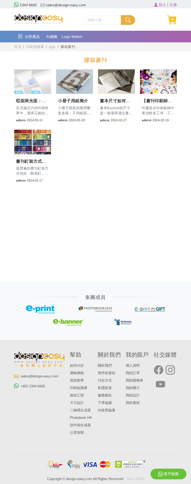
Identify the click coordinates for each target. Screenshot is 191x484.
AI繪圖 (52, 37)
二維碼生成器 (80, 410)
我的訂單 (133, 373)
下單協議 (105, 403)
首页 (17, 47)
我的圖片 (133, 388)
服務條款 (105, 395)
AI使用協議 (106, 410)
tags (52, 47)
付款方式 (105, 380)
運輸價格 (77, 373)
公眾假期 (77, 432)
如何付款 (77, 365)
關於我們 (105, 365)
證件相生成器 (80, 425)
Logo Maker (72, 37)
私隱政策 (105, 388)
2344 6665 (28, 5)
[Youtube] (160, 384)
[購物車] (172, 20)
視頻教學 (77, 380)
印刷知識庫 (35, 47)
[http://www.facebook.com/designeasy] (159, 370)
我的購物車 (134, 380)
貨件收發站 (106, 373)
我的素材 (133, 403)
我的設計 (133, 395)
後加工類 (77, 395)
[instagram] (170, 370)
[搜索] (128, 20)
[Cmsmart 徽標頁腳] (39, 360)
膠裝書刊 (68, 47)
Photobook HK (81, 418)
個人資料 (133, 365)
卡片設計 (77, 403)
